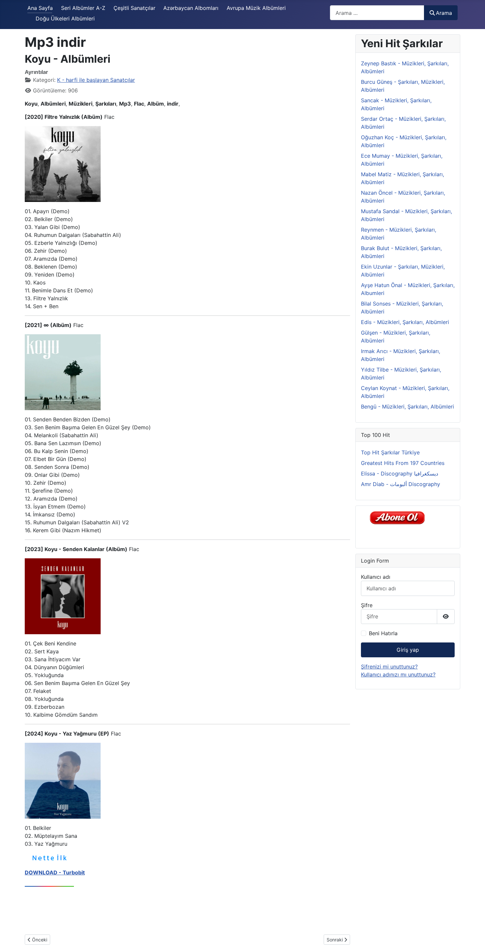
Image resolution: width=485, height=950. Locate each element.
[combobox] (377, 12)
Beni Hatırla (383, 633)
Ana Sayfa (40, 8)
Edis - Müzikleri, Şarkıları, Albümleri (405, 322)
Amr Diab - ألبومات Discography (400, 484)
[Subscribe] (399, 517)
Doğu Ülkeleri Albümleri (65, 18)
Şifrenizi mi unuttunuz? (389, 666)
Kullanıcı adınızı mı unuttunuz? (398, 674)
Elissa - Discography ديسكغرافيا (399, 473)
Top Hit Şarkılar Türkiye (390, 452)
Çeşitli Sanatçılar (134, 8)
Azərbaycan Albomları (190, 8)
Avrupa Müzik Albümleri (256, 8)
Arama (444, 13)
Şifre (366, 605)
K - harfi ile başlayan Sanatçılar (96, 80)
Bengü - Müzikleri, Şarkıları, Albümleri (407, 406)
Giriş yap (408, 649)
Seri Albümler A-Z (83, 8)
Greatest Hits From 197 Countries (402, 463)
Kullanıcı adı (375, 576)
